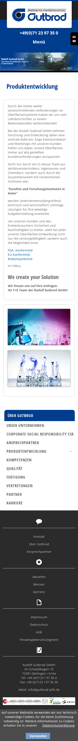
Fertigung (15, 477)
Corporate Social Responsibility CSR (40, 434)
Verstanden (38, 736)
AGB (39, 632)
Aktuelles (39, 577)
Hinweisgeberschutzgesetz (39, 640)
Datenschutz (39, 625)
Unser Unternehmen (25, 425)
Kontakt (39, 537)
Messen (39, 584)
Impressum (39, 617)
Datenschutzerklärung (58, 725)
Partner (14, 494)
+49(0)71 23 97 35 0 (39, 33)
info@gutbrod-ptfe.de (44, 690)
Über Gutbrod (20, 415)
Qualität (14, 468)
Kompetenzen (19, 459)
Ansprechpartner (22, 442)
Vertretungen (19, 485)
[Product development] (74, 41)
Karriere (14, 502)
